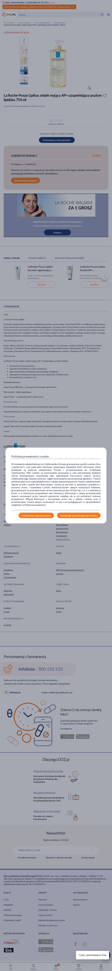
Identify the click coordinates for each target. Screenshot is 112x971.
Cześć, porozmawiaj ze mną (92, 955)
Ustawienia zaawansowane (36, 515)
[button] (107, 952)
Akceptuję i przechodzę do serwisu (79, 515)
